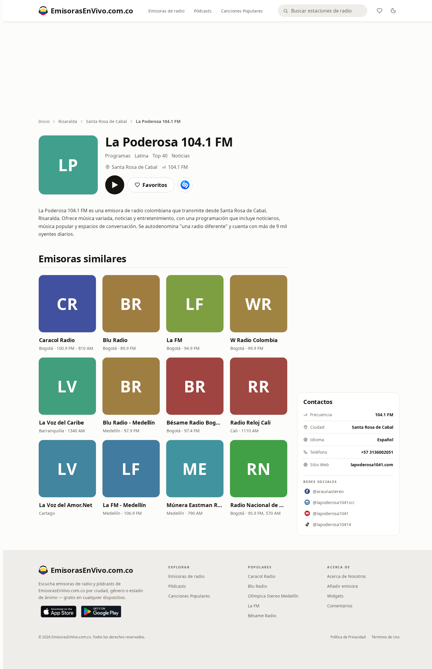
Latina (141, 155)
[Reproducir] (114, 184)
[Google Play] (101, 611)
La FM (174, 340)
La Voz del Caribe (61, 422)
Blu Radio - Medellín (129, 422)
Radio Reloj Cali (250, 422)
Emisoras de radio (166, 11)
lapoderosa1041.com (372, 464)
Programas (117, 155)
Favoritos (154, 184)
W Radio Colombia (254, 340)
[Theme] (393, 10)
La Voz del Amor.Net (65, 505)
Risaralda (67, 121)
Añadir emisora (342, 586)
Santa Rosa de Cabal (106, 121)
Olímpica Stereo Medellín (273, 596)
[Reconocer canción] (185, 184)
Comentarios (339, 606)
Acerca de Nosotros (346, 576)
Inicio (43, 121)
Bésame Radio (262, 615)
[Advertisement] (219, 70)
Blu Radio (115, 340)
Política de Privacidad (348, 637)
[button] (67, 304)
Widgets (335, 596)
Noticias (181, 155)
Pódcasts (203, 11)
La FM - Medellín (124, 505)
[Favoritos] (379, 10)
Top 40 (160, 155)
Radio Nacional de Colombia (258, 505)
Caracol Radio (57, 340)
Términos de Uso (386, 637)
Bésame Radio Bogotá (195, 422)
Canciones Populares (242, 11)
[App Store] (58, 611)
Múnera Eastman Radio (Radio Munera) (195, 505)
